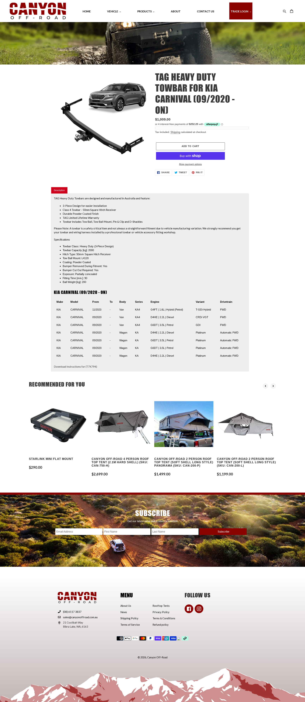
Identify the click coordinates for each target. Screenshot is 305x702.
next (273, 386)
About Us (125, 605)
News (123, 612)
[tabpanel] (150, 282)
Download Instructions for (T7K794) (75, 366)
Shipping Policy (129, 618)
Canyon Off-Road (157, 657)
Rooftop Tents (161, 605)
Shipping (175, 132)
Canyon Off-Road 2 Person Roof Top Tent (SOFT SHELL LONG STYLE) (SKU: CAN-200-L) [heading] (246, 462)
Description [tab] (59, 190)
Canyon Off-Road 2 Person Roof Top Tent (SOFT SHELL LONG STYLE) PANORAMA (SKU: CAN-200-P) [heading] (183, 462)
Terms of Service (130, 624)
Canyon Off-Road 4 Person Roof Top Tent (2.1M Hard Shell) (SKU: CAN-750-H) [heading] (120, 462)
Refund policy (160, 624)
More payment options (190, 164)
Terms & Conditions (163, 618)
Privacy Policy (160, 612)
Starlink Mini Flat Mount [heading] (51, 458)
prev (265, 386)
